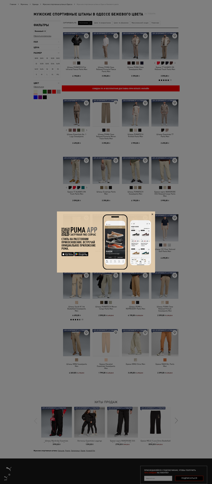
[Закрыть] (152, 214)
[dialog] (106, 242)
